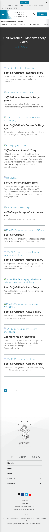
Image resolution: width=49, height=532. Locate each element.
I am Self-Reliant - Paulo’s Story (22, 311)
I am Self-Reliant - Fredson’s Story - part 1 (24, 126)
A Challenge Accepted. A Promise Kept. (23, 214)
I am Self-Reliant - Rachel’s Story (23, 363)
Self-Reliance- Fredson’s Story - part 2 (22, 99)
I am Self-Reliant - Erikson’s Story (23, 72)
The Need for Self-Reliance (19, 336)
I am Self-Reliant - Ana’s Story (21, 287)
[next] (20, 390)
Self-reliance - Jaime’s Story (20, 150)
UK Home (4, 24)
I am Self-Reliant (14, 235)
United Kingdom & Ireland (12, 21)
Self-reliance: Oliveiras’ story (21, 182)
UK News (13, 24)
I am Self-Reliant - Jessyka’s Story (23, 259)
